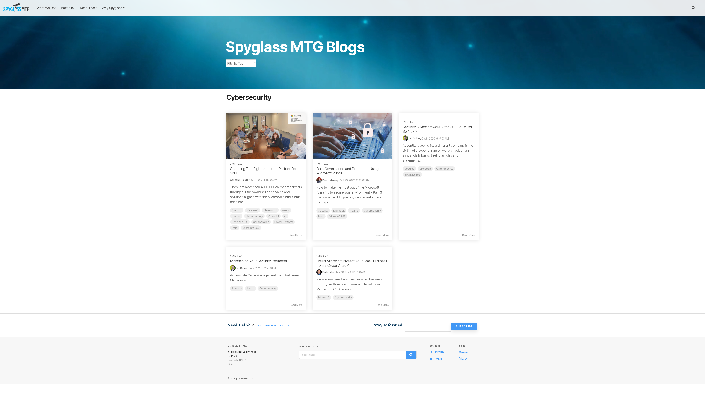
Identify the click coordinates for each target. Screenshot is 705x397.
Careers (463, 352)
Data (234, 227)
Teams (236, 216)
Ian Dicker (414, 138)
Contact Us (287, 325)
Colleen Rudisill (238, 179)
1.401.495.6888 (267, 325)
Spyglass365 (240, 221)
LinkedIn (439, 351)
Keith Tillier (328, 272)
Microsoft (252, 210)
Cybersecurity (254, 216)
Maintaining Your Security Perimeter (258, 261)
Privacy (463, 358)
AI (285, 216)
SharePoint (270, 210)
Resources (88, 8)
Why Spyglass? (113, 8)
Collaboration (261, 221)
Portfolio (67, 8)
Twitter (438, 358)
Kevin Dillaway (330, 180)
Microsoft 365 (251, 227)
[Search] (693, 8)
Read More (296, 235)
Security (237, 210)
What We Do (46, 8)
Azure (285, 210)
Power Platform (283, 221)
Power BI (273, 216)
